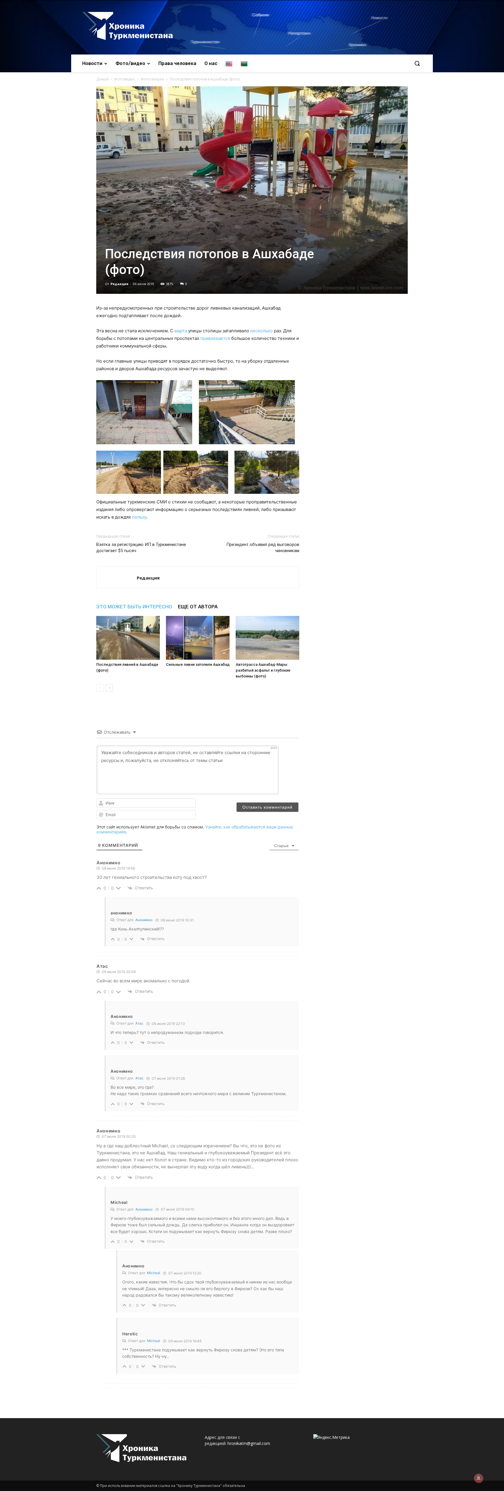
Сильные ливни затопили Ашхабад (198, 664)
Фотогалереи (152, 79)
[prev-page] (100, 687)
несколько (261, 330)
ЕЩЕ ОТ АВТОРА (198, 607)
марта (180, 330)
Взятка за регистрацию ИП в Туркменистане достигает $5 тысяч (141, 547)
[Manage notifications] (478, 1478)
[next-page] (109, 687)
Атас (139, 1023)
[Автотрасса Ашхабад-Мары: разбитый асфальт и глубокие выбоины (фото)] (267, 638)
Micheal (153, 1273)
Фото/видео (124, 79)
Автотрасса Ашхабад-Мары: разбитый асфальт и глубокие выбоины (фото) (263, 670)
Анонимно (144, 920)
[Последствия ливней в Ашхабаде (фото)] (128, 638)
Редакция (119, 284)
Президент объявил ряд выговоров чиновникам (262, 547)
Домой (102, 79)
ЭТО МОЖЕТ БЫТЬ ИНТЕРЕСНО (134, 607)
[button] (417, 63)
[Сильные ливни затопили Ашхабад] (198, 638)
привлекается (215, 338)
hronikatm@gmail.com (249, 1443)
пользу (139, 517)
